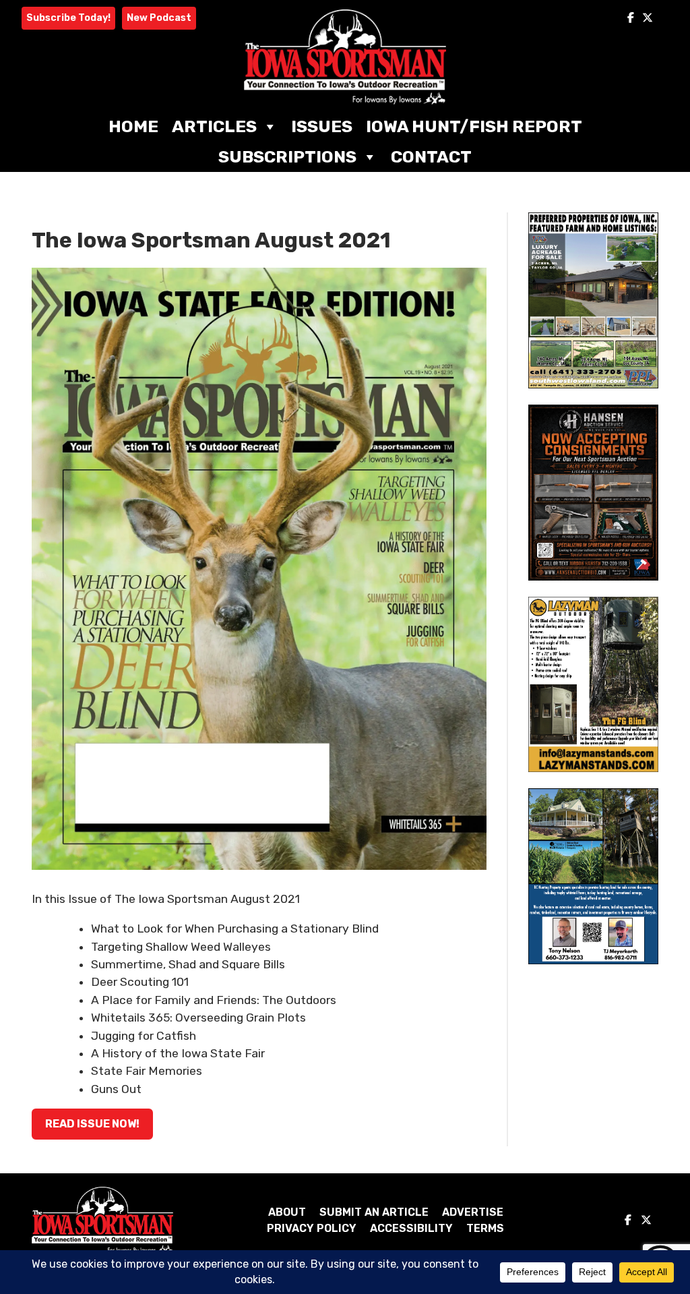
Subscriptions (287, 157)
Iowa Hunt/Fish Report (474, 126)
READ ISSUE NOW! (92, 1123)
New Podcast (159, 18)
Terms (485, 1228)
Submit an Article (374, 1212)
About (287, 1212)
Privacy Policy (311, 1228)
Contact (431, 157)
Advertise (472, 1212)
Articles (214, 126)
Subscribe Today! (68, 18)
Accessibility (411, 1228)
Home (133, 126)
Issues (321, 126)
